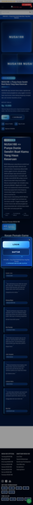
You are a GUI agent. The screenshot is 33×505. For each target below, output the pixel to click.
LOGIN (16, 244)
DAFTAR (16, 252)
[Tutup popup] (29, 239)
